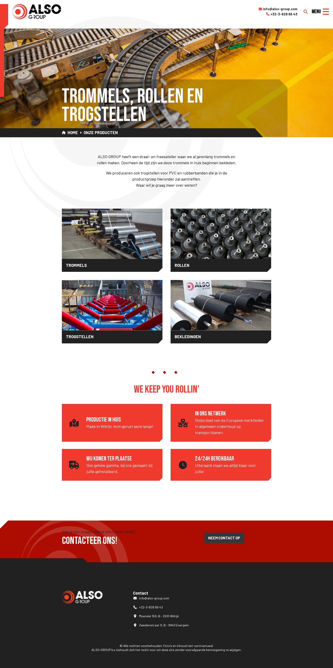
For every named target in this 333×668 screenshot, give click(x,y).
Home (73, 132)
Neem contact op (224, 538)
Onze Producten (101, 132)
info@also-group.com (278, 9)
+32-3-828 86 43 (281, 14)
